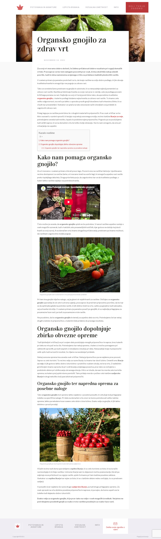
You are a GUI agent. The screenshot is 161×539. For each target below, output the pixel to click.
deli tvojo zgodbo (137, 7)
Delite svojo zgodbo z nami (115, 528)
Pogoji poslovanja (142, 536)
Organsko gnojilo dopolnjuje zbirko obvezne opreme (61, 144)
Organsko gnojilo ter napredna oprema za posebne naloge (66, 148)
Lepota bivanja (71, 7)
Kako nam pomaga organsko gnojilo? (54, 140)
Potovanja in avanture (43, 7)
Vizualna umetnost (96, 7)
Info (116, 7)
